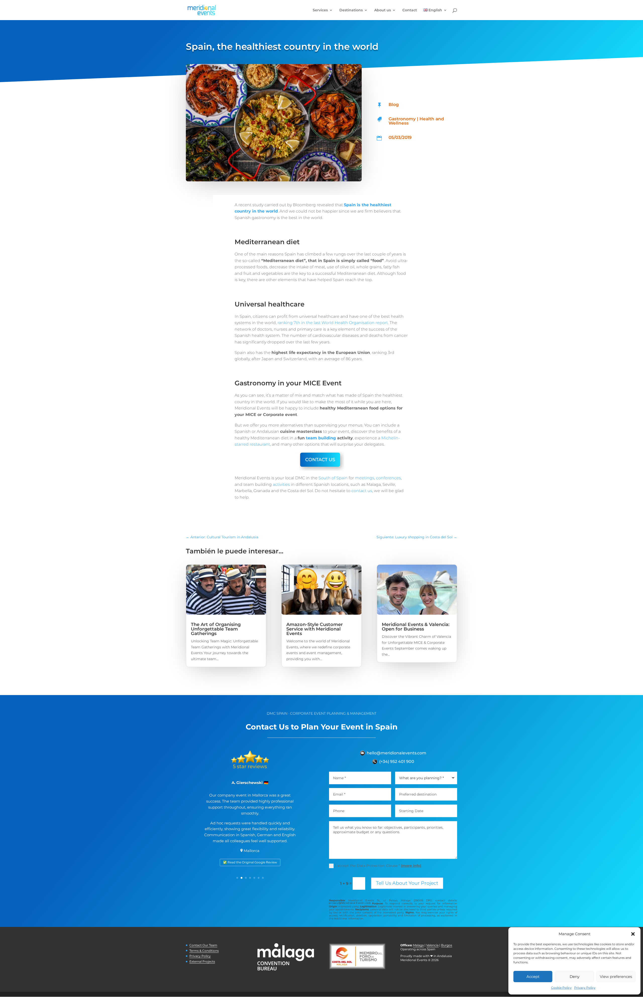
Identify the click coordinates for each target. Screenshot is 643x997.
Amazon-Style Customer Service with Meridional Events (314, 629)
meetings (364, 478)
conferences (388, 478)
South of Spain (333, 478)
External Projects (202, 961)
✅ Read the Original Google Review (250, 862)
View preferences (616, 976)
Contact (409, 10)
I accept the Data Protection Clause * (378, 865)
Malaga (418, 945)
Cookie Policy (561, 987)
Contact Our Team (203, 945)
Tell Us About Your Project (407, 883)
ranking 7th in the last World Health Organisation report (333, 322)
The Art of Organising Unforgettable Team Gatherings (216, 629)
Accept (533, 976)
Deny (574, 976)
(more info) (411, 865)
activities (281, 484)
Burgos (446, 945)
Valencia (432, 945)
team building (321, 438)
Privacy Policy (585, 987)
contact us (361, 490)
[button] (632, 933)
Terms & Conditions (204, 951)
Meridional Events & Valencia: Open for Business (415, 627)
